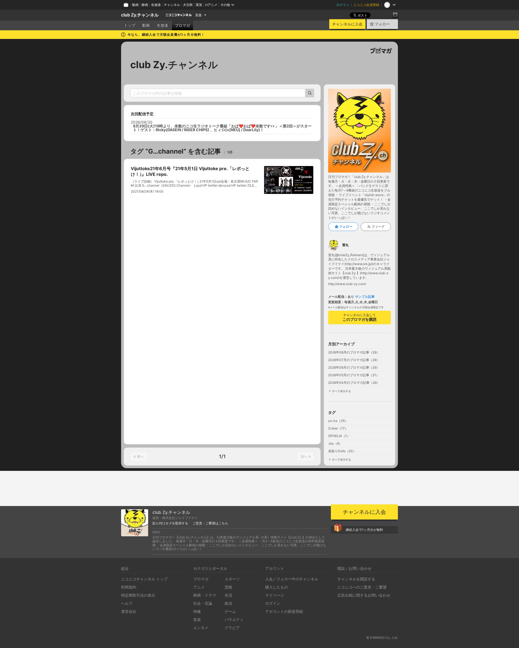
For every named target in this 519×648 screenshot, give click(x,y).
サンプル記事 (365, 296)
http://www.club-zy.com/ (347, 284)
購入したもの (276, 587)
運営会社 (128, 611)
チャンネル (172, 5)
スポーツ (232, 579)
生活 (228, 595)
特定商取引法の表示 (138, 595)
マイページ (274, 595)
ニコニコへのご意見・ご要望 (362, 587)
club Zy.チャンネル (140, 15)
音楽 (198, 15)
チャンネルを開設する (356, 579)
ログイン (342, 5)
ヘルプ (126, 603)
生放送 (156, 5)
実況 (199, 5)
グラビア (232, 627)
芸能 (228, 587)
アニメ (199, 587)
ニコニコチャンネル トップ (144, 579)
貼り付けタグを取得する (170, 523)
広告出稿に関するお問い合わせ (363, 595)
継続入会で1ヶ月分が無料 (364, 530)
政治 (228, 603)
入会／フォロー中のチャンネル (291, 579)
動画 (135, 5)
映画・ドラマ (204, 595)
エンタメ (200, 627)
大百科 (188, 5)
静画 (145, 5)
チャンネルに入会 (347, 24)
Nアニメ (211, 5)
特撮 (197, 611)
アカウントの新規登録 (284, 611)
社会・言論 (202, 603)
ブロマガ (182, 25)
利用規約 (128, 587)
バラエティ (234, 619)
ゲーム (230, 611)
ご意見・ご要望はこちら (210, 523)
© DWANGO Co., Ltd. (382, 638)
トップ (129, 25)
